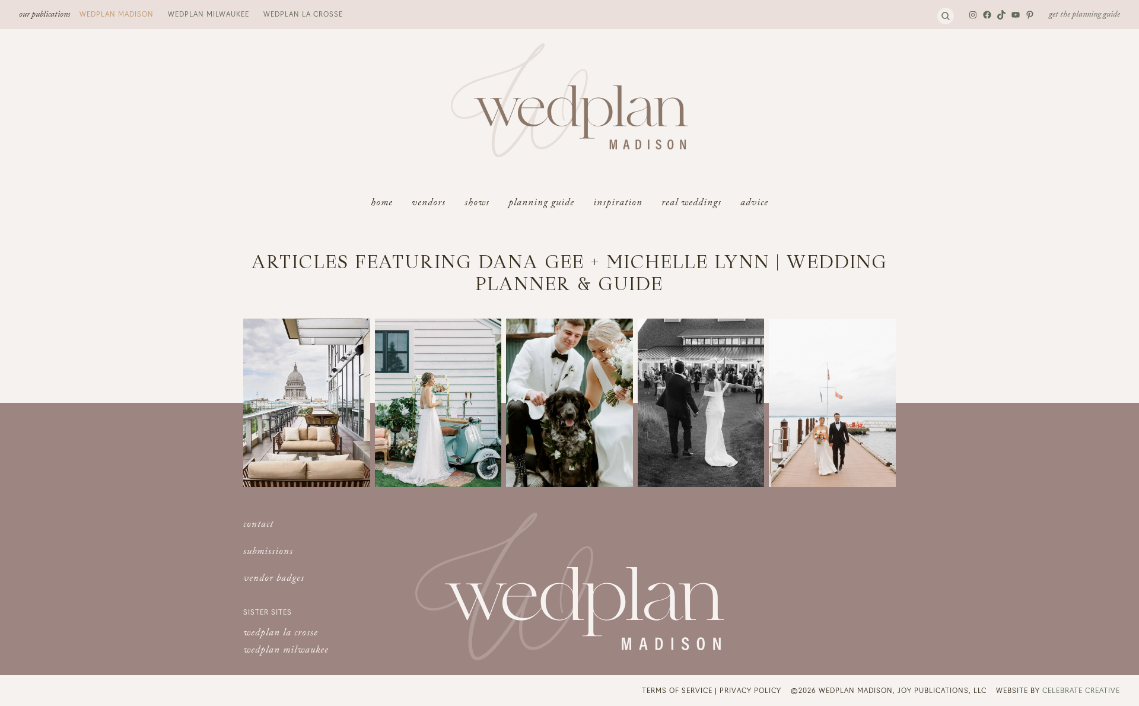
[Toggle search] (945, 16)
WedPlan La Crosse (303, 13)
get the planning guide (1084, 15)
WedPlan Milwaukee (208, 13)
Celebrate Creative (1081, 690)
